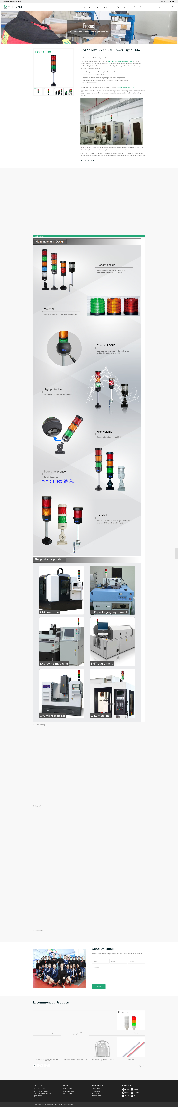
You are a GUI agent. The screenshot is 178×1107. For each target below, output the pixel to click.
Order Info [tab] (38, 806)
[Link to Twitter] (164, 1)
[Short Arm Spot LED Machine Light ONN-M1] (176, 553)
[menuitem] (70, 7)
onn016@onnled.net (44, 1093)
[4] (48, 92)
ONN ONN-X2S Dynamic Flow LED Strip (103, 1033)
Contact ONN (96, 1096)
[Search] (172, 7)
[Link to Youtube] (170, 1)
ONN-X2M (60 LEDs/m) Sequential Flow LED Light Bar (75, 1033)
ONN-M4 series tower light (125, 87)
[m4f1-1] (69, 92)
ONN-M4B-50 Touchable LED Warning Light (75, 1059)
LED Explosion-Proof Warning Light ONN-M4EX (103, 1059)
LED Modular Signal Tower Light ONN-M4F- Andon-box (47, 1059)
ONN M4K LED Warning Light (131, 1033)
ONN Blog (95, 1093)
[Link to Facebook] (159, 1)
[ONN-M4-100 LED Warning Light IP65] (47, 1020)
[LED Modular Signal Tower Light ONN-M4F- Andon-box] (47, 1047)
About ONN (96, 1089)
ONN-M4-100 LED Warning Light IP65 (47, 1033)
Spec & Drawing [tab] (40, 725)
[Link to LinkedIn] (162, 1)
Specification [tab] (39, 930)
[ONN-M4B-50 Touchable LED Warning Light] (75, 1047)
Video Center (96, 1091)
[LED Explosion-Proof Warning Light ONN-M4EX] (103, 1047)
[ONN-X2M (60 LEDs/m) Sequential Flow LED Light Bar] (75, 1020)
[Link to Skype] (173, 1)
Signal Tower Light (68, 1091)
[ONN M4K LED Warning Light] (131, 1020)
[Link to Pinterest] (167, 1)
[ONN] (13, 7)
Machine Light (67, 1089)
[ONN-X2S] (131, 1047)
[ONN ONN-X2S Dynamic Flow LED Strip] (103, 1020)
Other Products (67, 1093)
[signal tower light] (58, 92)
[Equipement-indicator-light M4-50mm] (53, 68)
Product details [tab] (39, 236)
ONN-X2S (131, 1059)
